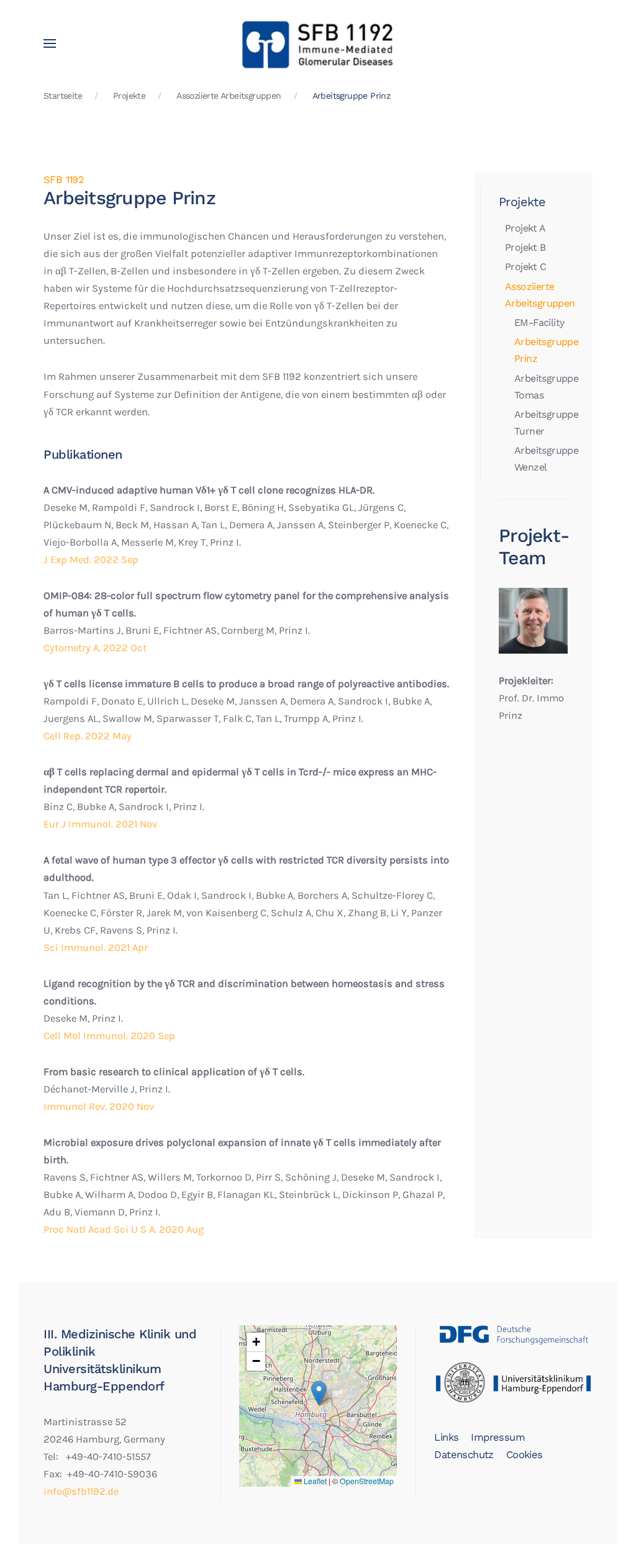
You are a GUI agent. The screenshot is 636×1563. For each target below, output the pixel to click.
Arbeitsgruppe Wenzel (541, 458)
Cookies (524, 1455)
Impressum (498, 1437)
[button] (49, 43)
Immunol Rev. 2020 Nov (98, 1106)
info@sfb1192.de (81, 1491)
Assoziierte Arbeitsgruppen (536, 295)
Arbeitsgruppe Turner (541, 422)
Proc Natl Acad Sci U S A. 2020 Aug (123, 1229)
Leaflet (314, 1481)
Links (446, 1437)
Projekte (522, 201)
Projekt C (526, 267)
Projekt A (525, 228)
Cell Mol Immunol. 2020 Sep (109, 1036)
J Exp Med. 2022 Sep (91, 559)
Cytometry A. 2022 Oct (95, 648)
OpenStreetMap (367, 1481)
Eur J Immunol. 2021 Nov (100, 824)
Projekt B (525, 247)
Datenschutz (463, 1455)
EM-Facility (539, 322)
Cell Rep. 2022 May (87, 736)
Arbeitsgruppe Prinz (541, 350)
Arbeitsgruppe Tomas (541, 386)
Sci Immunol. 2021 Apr (95, 947)
